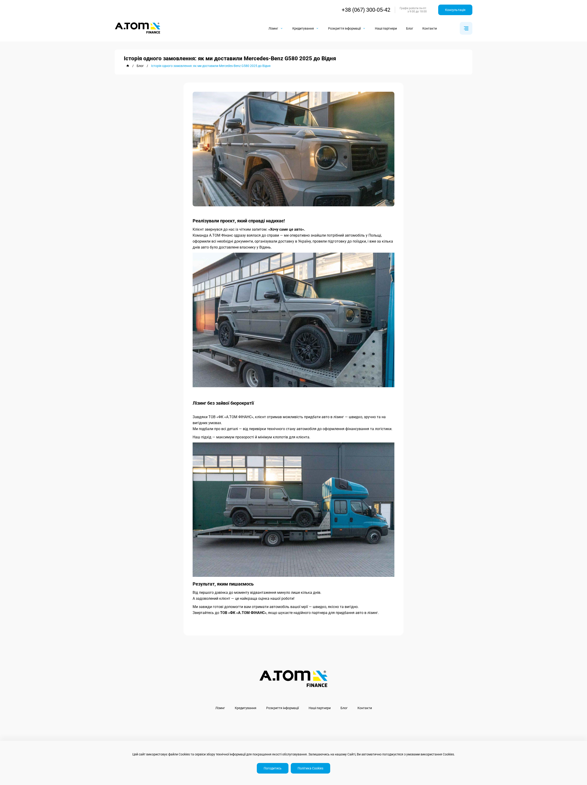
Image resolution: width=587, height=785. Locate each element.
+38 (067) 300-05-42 (366, 10)
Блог (409, 28)
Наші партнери (386, 28)
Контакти (429, 28)
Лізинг (220, 708)
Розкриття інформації (282, 708)
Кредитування (245, 708)
